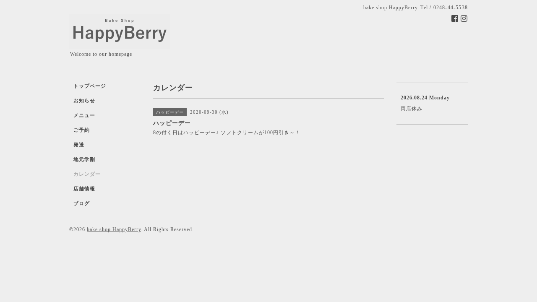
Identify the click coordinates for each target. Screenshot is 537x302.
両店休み (411, 109)
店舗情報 (84, 189)
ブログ (81, 203)
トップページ (89, 86)
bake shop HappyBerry (114, 229)
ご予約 (81, 130)
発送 (78, 145)
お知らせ (84, 101)
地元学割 (84, 159)
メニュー (84, 115)
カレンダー (87, 174)
